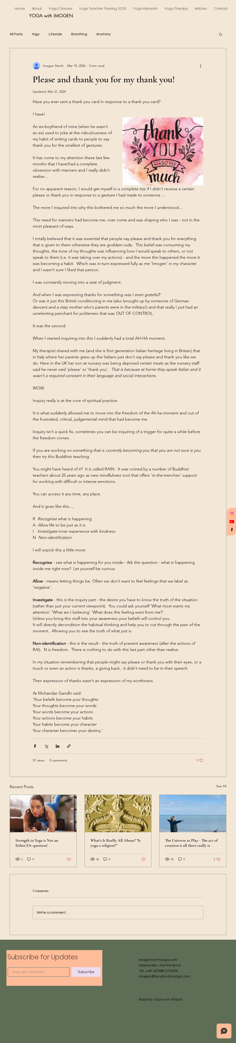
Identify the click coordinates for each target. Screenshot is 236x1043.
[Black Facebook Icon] (232, 529)
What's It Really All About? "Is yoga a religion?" (115, 843)
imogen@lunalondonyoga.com (164, 976)
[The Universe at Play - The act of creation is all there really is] (192, 813)
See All (221, 786)
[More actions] (200, 65)
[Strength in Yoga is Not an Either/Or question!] (43, 813)
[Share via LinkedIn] (57, 746)
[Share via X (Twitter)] (46, 746)
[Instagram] (232, 513)
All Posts (16, 34)
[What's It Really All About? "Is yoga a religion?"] (118, 813)
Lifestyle (55, 34)
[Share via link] (69, 746)
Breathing (79, 34)
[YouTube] (232, 521)
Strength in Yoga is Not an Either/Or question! (36, 843)
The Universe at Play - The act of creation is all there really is (191, 843)
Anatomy (103, 34)
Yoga (35, 34)
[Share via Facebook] (35, 746)
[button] (220, 34)
